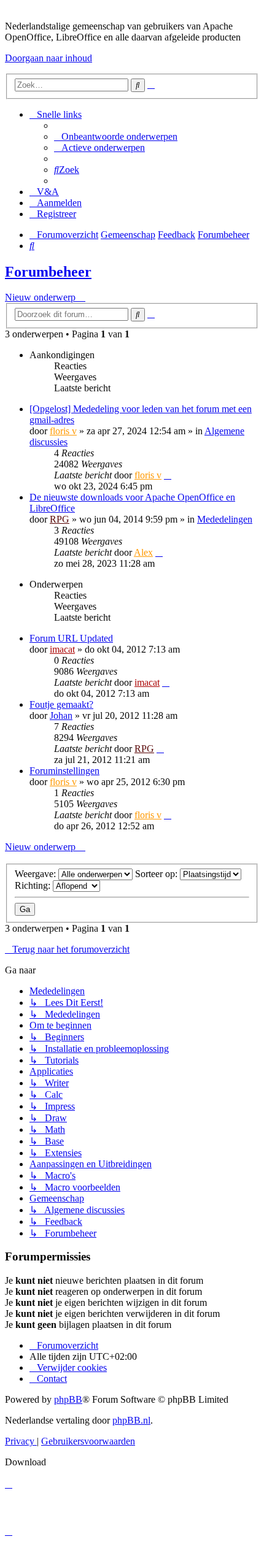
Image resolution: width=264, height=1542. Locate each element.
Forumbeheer (48, 272)
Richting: (34, 885)
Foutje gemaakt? (61, 704)
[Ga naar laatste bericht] (167, 475)
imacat (62, 649)
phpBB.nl (131, 1420)
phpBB (68, 1399)
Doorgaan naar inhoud (48, 58)
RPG (59, 519)
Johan (61, 715)
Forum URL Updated (71, 638)
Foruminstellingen (64, 770)
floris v (63, 431)
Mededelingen (224, 519)
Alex (143, 552)
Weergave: (36, 874)
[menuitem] (115, 136)
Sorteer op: (157, 874)
